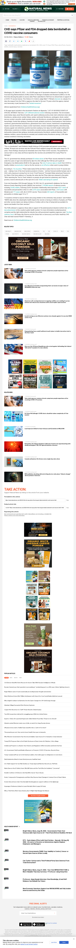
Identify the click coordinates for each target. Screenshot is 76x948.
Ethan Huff (34, 283)
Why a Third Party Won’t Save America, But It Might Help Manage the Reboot (26, 790)
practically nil (20, 165)
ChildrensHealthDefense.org (30, 107)
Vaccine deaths (26, 234)
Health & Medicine (33, 20)
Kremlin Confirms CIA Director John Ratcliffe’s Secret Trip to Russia (23, 773)
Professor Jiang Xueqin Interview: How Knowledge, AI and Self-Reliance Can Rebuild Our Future (45, 880)
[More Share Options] (33, 41)
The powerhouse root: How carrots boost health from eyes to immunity (25, 732)
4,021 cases (62, 187)
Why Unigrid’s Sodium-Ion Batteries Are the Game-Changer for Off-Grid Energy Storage (29, 700)
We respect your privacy (38, 917)
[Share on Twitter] (14, 41)
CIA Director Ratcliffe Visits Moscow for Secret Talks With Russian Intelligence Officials (29, 682)
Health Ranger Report (11, 826)
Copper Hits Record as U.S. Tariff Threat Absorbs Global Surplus (22, 709)
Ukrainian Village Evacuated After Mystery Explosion (19, 705)
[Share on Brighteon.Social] (6, 41)
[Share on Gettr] (30, 41)
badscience (25, 45)
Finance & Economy (48, 20)
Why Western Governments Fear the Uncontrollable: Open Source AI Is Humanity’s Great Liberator (33, 736)
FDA (52, 45)
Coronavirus (12, 26)
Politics (13, 20)
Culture (22, 20)
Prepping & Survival (63, 20)
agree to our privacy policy (28, 944)
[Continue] (54, 913)
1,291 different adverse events (34, 113)
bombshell (33, 45)
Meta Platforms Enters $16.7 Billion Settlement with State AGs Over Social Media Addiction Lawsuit (33, 696)
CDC (37, 45)
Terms (46, 929)
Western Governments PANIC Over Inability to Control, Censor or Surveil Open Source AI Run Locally (45, 852)
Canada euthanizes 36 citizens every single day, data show (42, 459)
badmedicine (18, 45)
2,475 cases (36, 190)
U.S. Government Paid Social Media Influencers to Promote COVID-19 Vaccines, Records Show (31, 750)
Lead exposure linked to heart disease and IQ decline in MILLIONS (44, 428)
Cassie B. (34, 268)
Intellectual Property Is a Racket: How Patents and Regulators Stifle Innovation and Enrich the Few (33, 745)
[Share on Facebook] (10, 41)
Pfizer (56, 45)
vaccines (19, 47)
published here (34, 934)
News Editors (18, 37)
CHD (40, 45)
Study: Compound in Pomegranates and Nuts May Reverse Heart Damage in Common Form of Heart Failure (35, 777)
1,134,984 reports (47, 185)
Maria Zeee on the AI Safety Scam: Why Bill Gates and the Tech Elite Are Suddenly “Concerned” (32, 768)
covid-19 (44, 45)
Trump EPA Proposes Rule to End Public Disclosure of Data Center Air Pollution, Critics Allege (31, 741)
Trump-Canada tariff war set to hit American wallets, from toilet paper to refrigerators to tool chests (33, 755)
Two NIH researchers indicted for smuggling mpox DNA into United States (25, 714)
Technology (41, 21)
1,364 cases (60, 190)
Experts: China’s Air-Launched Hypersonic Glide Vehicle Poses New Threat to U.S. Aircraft (30, 718)
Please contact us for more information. (14, 515)
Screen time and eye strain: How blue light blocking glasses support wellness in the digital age (31, 782)
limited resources (35, 103)
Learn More (54, 942)
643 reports (51, 192)
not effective (45, 165)
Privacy (42, 929)
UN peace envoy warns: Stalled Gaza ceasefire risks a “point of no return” (25, 727)
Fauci (49, 45)
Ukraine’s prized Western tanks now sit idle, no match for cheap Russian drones (27, 723)
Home (7, 20)
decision (58, 99)
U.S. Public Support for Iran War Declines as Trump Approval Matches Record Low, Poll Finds (30, 763)
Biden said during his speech (48, 180)
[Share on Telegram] (18, 41)
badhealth (11, 45)
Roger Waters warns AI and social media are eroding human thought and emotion (27, 691)
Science (32, 21)
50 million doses (38, 159)
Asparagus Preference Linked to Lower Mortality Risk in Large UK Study (25, 786)
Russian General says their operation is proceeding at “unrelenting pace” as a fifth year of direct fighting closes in (37, 687)
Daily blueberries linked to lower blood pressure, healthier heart (22, 759)
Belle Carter (34, 299)
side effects (61, 45)
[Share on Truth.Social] (26, 41)
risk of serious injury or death (52, 163)
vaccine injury (13, 47)
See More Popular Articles (38, 795)
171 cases (16, 192)
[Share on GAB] (22, 41)
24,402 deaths (15, 187)
